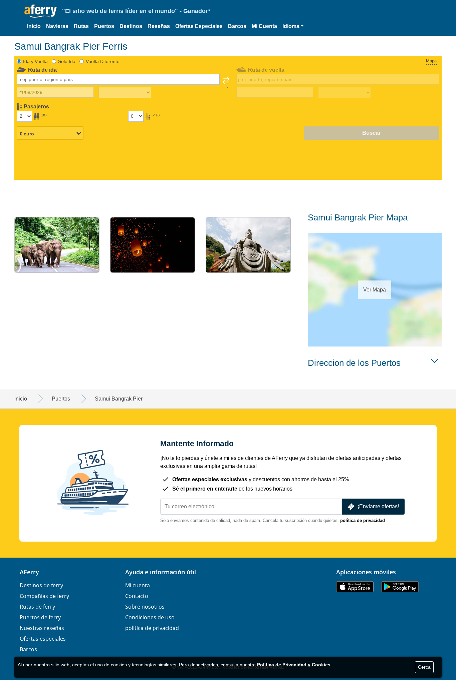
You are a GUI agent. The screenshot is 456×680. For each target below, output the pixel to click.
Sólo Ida (66, 61)
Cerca (424, 667)
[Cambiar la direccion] (226, 82)
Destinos (131, 26)
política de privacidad (362, 520)
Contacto (136, 596)
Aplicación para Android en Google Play (400, 586)
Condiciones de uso (150, 617)
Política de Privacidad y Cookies (293, 664)
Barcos (237, 26)
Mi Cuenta (264, 26)
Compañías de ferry (44, 596)
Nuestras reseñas (42, 628)
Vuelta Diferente (103, 61)
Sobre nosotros (145, 606)
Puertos (104, 26)
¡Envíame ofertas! (378, 506)
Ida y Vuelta (35, 61)
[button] (293, 26)
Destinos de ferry (41, 585)
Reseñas (159, 26)
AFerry (29, 572)
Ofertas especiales (43, 638)
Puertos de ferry (40, 617)
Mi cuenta (137, 585)
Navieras (57, 26)
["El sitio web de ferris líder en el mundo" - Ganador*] (40, 11)
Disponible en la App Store (355, 586)
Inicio (34, 26)
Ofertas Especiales (199, 26)
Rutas (81, 26)
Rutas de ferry (37, 606)
